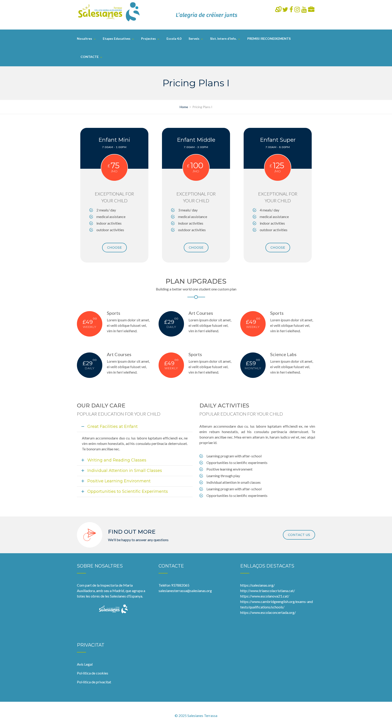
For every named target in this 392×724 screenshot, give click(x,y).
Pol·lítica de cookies (92, 673)
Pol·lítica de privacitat (94, 682)
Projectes (148, 38)
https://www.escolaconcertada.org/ (268, 612)
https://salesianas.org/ (257, 585)
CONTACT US (299, 535)
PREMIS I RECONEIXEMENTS (269, 38)
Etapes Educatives (116, 38)
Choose (114, 247)
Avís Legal (85, 664)
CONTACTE (90, 57)
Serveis (194, 38)
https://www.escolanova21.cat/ (264, 596)
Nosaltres (84, 38)
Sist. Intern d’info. (223, 38)
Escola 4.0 (174, 38)
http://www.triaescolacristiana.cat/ (267, 590)
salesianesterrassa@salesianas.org (185, 590)
